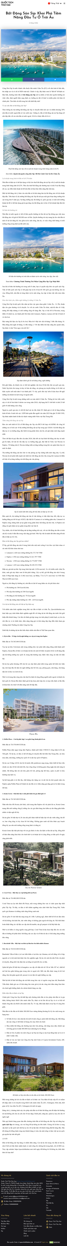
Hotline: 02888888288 (11, 1204)
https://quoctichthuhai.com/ (26, 1181)
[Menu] (64, 3)
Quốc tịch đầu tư (52, 1175)
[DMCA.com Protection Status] (54, 1242)
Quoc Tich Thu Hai (55, 1221)
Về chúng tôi (6, 1175)
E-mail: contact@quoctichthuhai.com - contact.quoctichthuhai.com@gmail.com (16, 1197)
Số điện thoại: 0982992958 (12, 1201)
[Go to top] (4, 1240)
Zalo (50, 1227)
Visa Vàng (5, 1215)
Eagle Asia (45, 1242)
